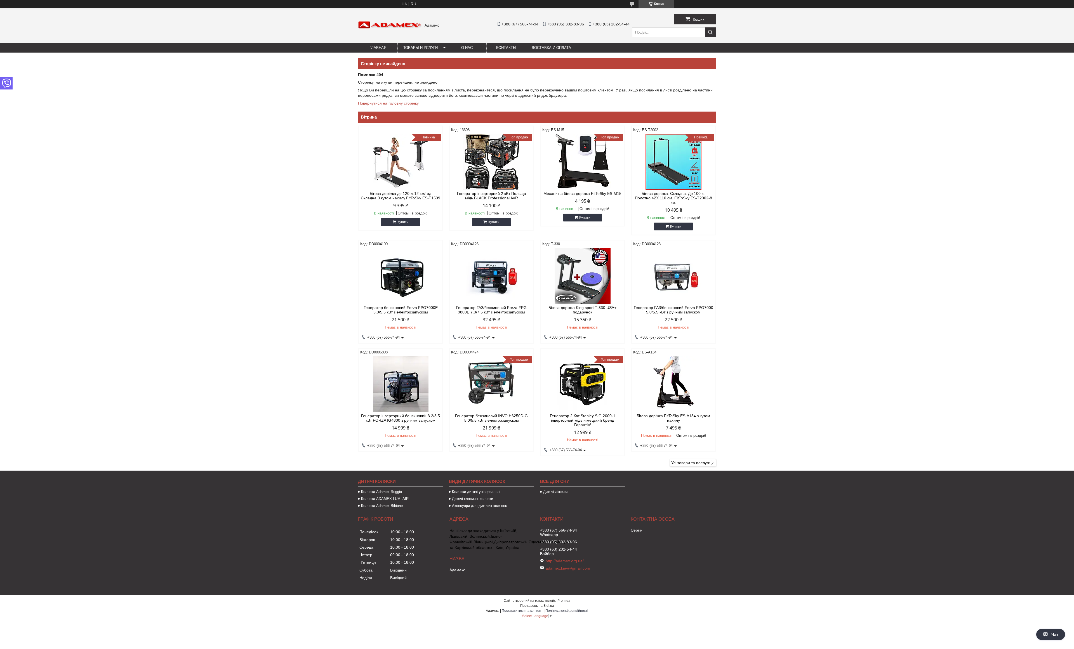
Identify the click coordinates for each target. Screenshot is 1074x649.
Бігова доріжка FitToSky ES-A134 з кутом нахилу (673, 418)
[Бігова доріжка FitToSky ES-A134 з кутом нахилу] (673, 384)
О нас (467, 48)
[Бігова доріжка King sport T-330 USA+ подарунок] (582, 276)
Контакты (506, 48)
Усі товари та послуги (690, 463)
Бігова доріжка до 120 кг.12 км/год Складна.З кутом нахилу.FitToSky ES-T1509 (400, 195)
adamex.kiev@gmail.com (568, 568)
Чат (1054, 634)
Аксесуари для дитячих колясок (479, 506)
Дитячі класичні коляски (472, 499)
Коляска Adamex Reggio (381, 492)
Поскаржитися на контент (522, 611)
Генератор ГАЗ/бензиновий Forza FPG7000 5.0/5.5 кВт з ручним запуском (673, 309)
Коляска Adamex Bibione (382, 506)
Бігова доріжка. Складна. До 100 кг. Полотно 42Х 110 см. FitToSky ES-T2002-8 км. (673, 198)
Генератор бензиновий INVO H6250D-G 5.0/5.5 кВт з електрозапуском (491, 418)
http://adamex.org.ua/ (565, 561)
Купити (403, 222)
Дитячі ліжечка (555, 492)
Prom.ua (563, 601)
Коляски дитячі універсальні (476, 492)
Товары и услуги (420, 48)
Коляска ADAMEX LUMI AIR (385, 499)
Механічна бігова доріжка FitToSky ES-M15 (582, 193)
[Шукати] (710, 32)
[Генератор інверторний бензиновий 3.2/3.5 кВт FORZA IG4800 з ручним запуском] (400, 384)
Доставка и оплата (551, 48)
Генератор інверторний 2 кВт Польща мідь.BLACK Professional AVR (491, 195)
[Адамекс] (390, 27)
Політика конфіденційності (566, 611)
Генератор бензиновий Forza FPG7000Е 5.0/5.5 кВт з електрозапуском (401, 309)
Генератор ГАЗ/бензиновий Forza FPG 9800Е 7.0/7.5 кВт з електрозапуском (491, 309)
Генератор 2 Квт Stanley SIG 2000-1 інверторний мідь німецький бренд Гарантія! (582, 420)
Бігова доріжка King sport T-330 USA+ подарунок (582, 309)
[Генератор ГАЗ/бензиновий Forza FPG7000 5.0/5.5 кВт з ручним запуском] (673, 276)
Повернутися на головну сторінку (388, 103)
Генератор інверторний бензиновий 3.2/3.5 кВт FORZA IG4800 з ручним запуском (400, 418)
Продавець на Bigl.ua (537, 606)
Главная (377, 48)
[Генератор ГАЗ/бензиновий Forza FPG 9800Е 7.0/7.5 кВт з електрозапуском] (491, 276)
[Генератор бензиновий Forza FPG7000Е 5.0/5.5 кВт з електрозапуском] (400, 276)
